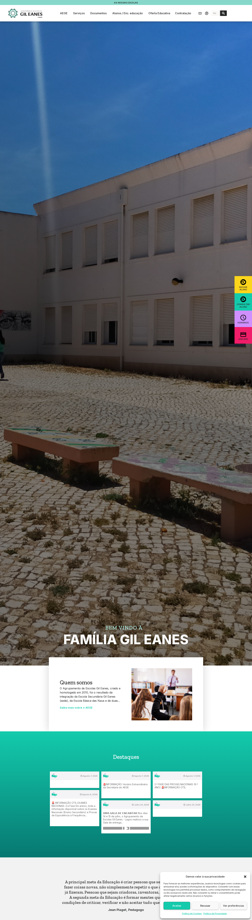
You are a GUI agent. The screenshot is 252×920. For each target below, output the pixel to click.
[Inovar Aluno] (243, 282)
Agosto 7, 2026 (90, 776)
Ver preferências (233, 905)
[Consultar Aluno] (243, 299)
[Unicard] (243, 334)
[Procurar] (223, 13)
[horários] (243, 317)
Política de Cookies (192, 913)
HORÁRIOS (243, 322)
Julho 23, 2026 (192, 805)
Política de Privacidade (215, 913)
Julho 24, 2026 (141, 805)
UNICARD (243, 339)
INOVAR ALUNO (243, 288)
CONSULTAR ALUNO (243, 305)
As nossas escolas (126, 2)
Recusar (205, 905)
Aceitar (176, 905)
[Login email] (200, 13)
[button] (245, 876)
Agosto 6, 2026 (90, 794)
